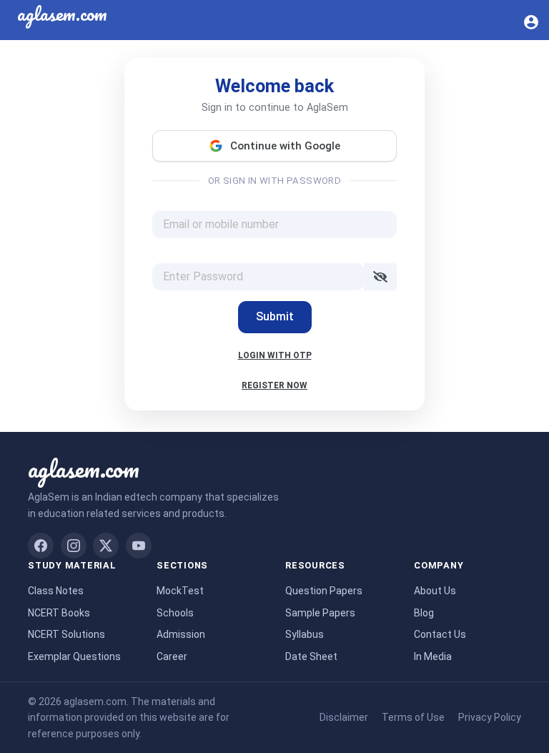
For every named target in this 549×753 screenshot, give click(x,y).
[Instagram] (73, 545)
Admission (181, 634)
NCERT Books (59, 613)
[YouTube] (139, 545)
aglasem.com (83, 468)
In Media (433, 656)
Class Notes (56, 590)
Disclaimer (344, 717)
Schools (175, 613)
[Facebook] (41, 545)
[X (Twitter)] (106, 545)
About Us (435, 590)
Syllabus (304, 634)
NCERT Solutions (66, 634)
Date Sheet (311, 656)
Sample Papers (320, 613)
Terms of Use (413, 717)
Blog (424, 613)
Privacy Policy (489, 717)
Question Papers (323, 590)
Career (172, 656)
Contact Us (440, 634)
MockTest (180, 590)
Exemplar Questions (74, 656)
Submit (275, 316)
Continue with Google (285, 145)
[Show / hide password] (380, 276)
